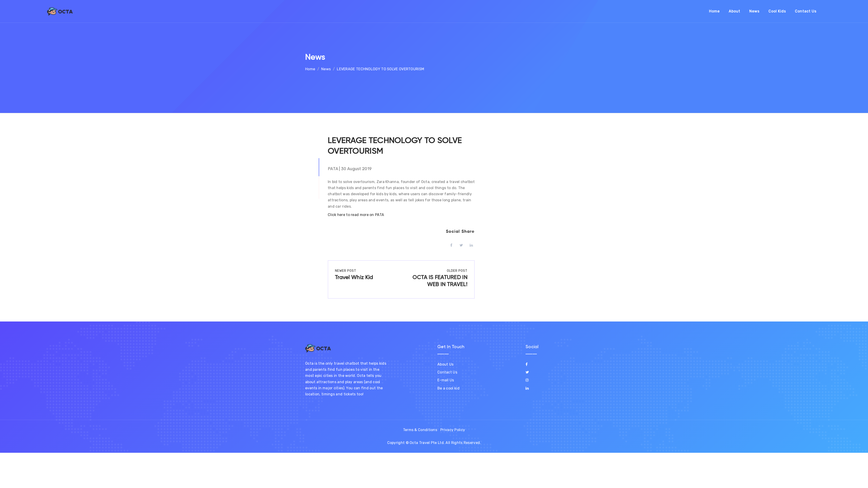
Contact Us (805, 11)
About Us (445, 364)
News (754, 11)
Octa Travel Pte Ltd (427, 443)
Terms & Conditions (420, 430)
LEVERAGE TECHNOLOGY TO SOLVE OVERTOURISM (380, 69)
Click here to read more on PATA (356, 215)
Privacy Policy (452, 430)
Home (714, 11)
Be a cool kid (448, 388)
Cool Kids (777, 11)
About (734, 11)
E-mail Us (445, 380)
